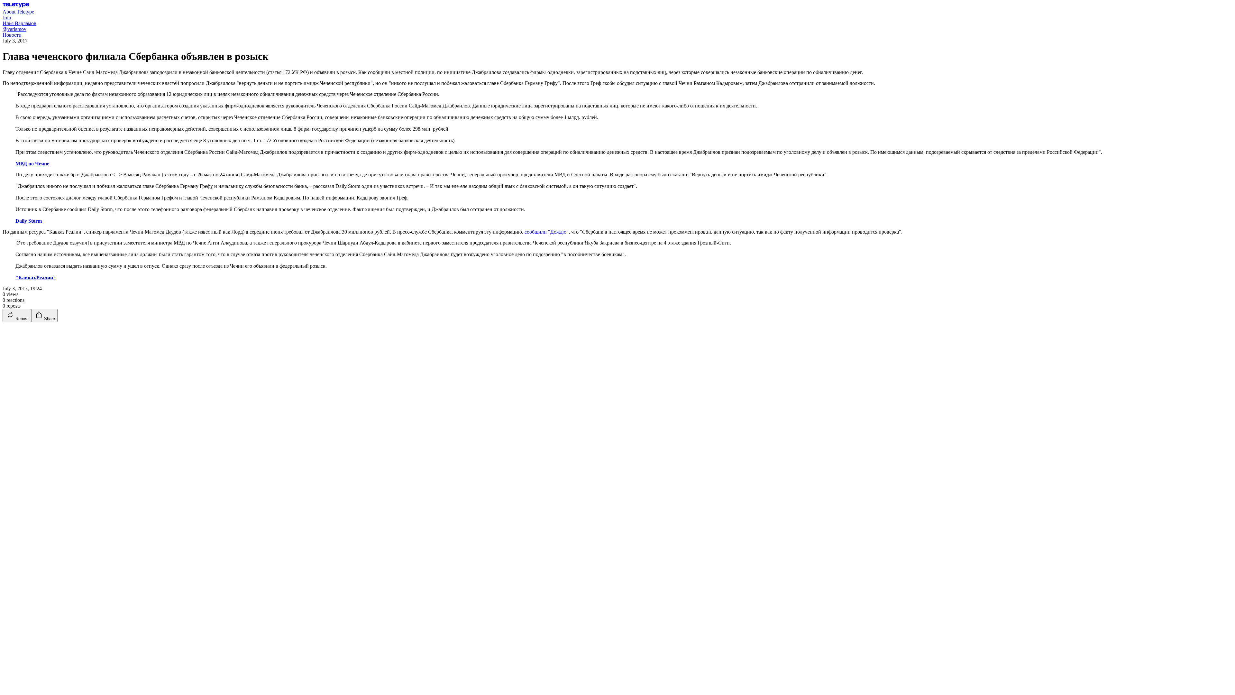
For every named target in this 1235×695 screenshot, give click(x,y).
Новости (12, 35)
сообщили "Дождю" (547, 232)
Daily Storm (28, 221)
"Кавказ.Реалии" (35, 277)
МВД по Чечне (32, 163)
